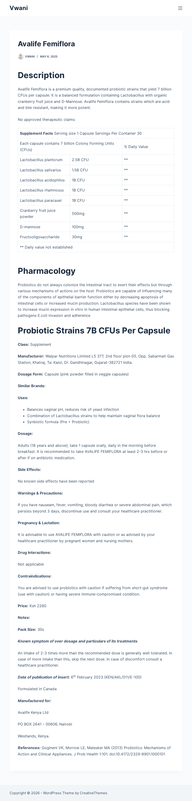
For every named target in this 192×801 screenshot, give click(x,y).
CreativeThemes (93, 793)
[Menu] (180, 8)
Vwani (19, 7)
